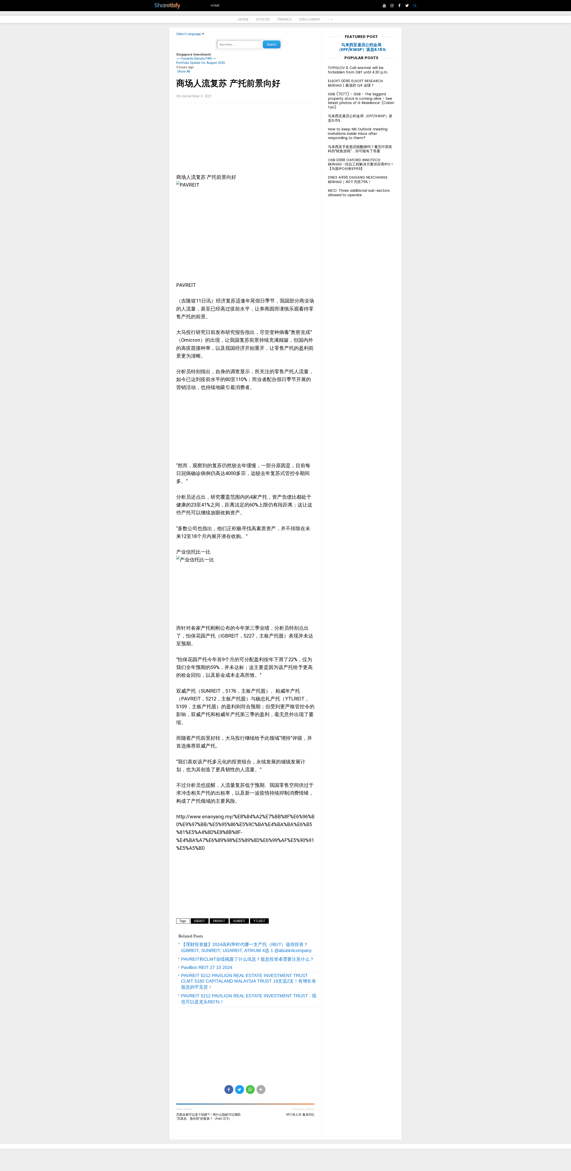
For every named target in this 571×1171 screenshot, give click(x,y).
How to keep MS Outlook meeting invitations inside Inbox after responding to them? (357, 133)
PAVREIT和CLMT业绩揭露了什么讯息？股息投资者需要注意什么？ (247, 959)
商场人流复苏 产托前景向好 (228, 83)
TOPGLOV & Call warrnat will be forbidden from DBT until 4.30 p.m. (358, 70)
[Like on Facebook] (399, 5)
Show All (183, 71)
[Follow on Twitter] (407, 5)
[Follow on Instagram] (392, 5)
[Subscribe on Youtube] (384, 5)
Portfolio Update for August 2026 (200, 63)
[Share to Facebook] (228, 1089)
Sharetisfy (167, 5)
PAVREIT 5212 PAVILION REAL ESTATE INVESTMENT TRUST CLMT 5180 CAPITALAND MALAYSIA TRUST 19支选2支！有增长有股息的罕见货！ (248, 981)
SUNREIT (239, 921)
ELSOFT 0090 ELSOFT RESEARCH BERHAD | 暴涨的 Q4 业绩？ (355, 83)
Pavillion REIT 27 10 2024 (206, 967)
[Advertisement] (245, 138)
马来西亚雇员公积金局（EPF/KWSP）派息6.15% (361, 47)
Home (215, 5)
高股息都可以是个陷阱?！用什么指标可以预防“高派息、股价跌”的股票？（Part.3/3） (208, 1117)
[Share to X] (239, 1089)
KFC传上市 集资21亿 (300, 1115)
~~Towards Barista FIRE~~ (196, 58)
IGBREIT (199, 921)
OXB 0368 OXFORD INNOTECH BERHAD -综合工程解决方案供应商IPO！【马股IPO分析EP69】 (361, 164)
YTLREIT (259, 921)
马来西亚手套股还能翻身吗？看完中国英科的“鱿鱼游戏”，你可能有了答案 (360, 149)
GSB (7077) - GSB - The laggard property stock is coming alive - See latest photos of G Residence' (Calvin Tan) (361, 101)
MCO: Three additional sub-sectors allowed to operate (359, 193)
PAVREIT (219, 921)
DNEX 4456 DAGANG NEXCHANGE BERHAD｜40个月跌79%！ (358, 179)
